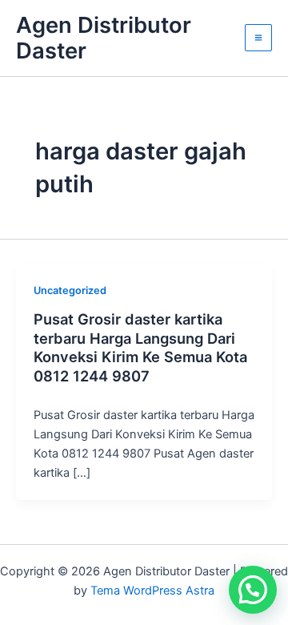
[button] (253, 590)
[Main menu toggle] (258, 37)
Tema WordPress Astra (152, 590)
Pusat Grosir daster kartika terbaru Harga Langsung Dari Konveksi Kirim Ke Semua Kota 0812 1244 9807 (140, 347)
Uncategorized (70, 290)
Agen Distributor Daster (103, 38)
